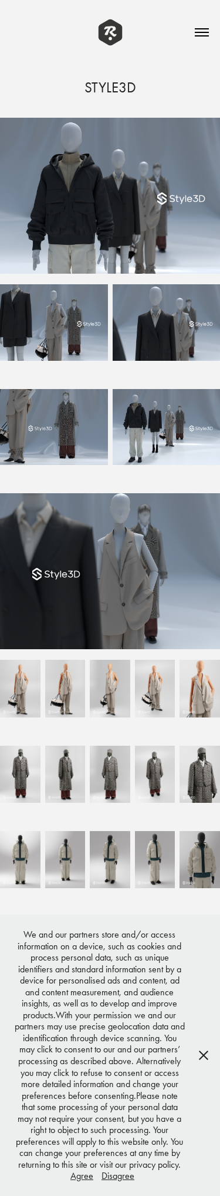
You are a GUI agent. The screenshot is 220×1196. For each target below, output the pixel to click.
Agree (81, 1175)
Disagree (117, 1175)
